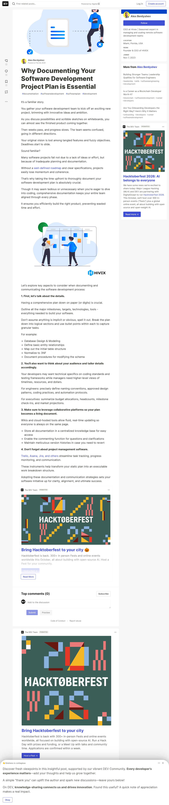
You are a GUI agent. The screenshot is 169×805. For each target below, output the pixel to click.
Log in (140, 3)
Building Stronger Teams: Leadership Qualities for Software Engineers (141, 79)
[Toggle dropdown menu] (109, 490)
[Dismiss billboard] (163, 763)
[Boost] (6, 92)
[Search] (13, 3)
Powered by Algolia (89, 4)
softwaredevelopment (52, 93)
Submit (32, 612)
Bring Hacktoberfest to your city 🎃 (55, 549)
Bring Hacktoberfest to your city (53, 730)
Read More (28, 576)
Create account (156, 3)
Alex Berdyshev (36, 60)
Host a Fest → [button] (31, 755)
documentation (30, 93)
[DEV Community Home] (5, 3)
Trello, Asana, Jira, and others (39, 456)
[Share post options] (6, 101)
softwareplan (73, 93)
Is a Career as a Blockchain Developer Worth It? (142, 96)
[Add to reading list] (6, 83)
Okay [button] (7, 800)
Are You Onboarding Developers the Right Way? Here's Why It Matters (141, 113)
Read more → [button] (132, 214)
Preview (46, 612)
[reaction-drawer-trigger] (6, 62)
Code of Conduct (58, 621)
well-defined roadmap (47, 168)
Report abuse (75, 621)
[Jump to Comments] (6, 72)
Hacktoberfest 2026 (153, 195)
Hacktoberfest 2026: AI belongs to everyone (141, 178)
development (90, 93)
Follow (144, 23)
